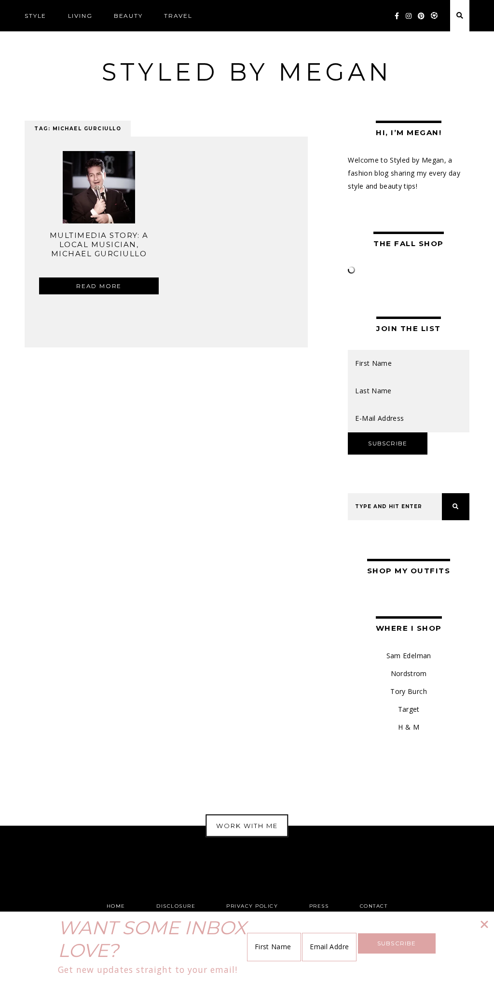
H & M (408, 727)
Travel (178, 15)
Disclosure (175, 906)
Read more (99, 286)
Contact (374, 906)
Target (409, 709)
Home (116, 906)
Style (35, 15)
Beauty (128, 15)
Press (319, 906)
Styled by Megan (247, 72)
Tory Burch (408, 691)
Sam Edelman (408, 655)
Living (80, 15)
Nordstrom (409, 673)
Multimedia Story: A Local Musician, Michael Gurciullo (99, 244)
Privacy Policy (252, 906)
